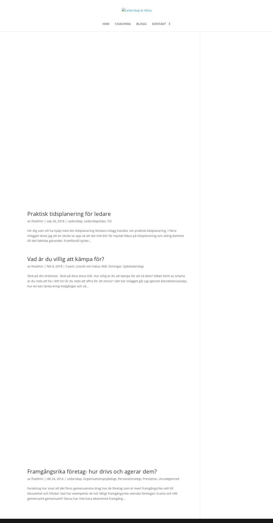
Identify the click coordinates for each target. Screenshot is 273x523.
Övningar (115, 266)
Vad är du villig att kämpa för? (65, 259)
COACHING (123, 24)
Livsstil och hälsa (88, 266)
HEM (106, 24)
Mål (104, 266)
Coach (70, 266)
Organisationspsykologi (99, 479)
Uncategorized (169, 479)
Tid (109, 221)
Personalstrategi (129, 479)
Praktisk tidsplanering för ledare (69, 214)
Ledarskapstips (95, 221)
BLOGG (141, 24)
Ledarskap (75, 221)
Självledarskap (133, 266)
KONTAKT (159, 24)
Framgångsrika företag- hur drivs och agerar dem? (92, 471)
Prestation (150, 479)
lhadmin (37, 221)
